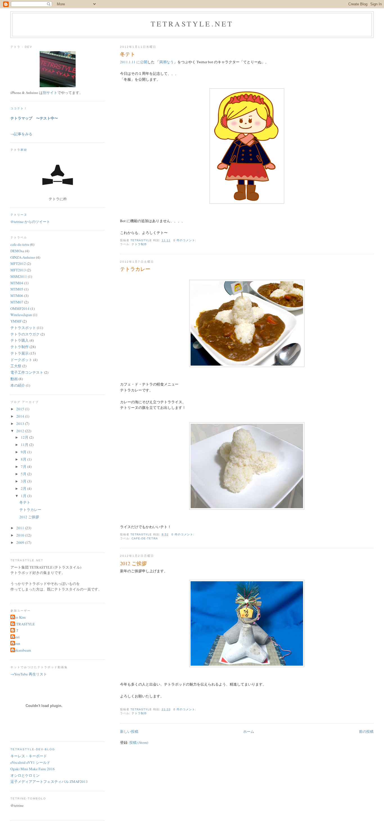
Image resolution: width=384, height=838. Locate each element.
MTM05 (16, 289)
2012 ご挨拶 (133, 563)
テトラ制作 (139, 244)
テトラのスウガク (25, 334)
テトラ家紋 (18, 149)
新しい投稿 (129, 731)
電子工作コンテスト (26, 372)
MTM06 (16, 295)
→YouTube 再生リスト (28, 674)
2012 (20, 430)
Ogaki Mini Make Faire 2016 (32, 768)
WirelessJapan (21, 314)
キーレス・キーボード (28, 755)
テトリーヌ (18, 214)
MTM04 (16, 282)
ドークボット (21, 359)
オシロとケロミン (25, 775)
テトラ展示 (19, 353)
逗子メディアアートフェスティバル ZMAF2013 (49, 781)
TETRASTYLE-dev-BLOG (32, 749)
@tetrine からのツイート (30, 221)
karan (16, 643)
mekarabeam (21, 650)
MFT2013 (18, 269)
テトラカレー (135, 268)
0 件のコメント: (185, 240)
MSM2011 (18, 276)
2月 (24, 488)
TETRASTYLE (23, 624)
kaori (16, 636)
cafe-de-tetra (145, 538)
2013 (20, 423)
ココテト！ (18, 108)
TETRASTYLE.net (192, 23)
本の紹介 (17, 385)
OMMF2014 (20, 308)
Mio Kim (19, 617)
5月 (24, 473)
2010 (20, 535)
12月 (25, 437)
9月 (24, 451)
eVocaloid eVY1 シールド (30, 762)
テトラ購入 (19, 340)
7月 (24, 466)
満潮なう (166, 61)
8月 (24, 459)
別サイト (50, 92)
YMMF (16, 321)
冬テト (127, 54)
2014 (20, 416)
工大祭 (15, 365)
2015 (20, 408)
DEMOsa (17, 250)
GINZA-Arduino (22, 257)
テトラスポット (23, 327)
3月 (24, 481)
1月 (24, 495)
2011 (20, 527)
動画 (14, 378)
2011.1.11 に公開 (133, 61)
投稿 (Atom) (138, 742)
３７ (15, 630)
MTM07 (16, 302)
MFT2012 (18, 263)
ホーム (248, 731)
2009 (20, 542)
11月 (25, 444)
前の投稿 (366, 731)
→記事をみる (21, 133)
